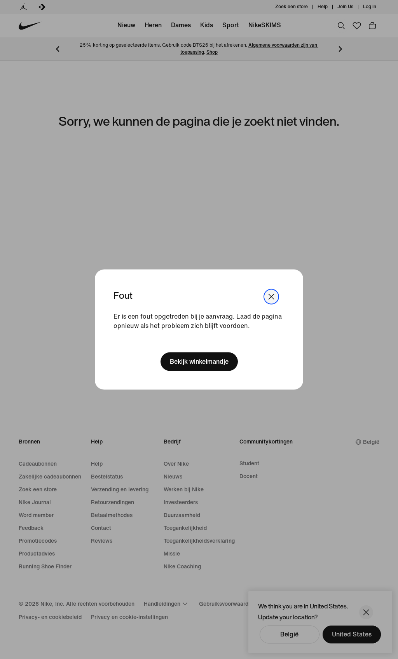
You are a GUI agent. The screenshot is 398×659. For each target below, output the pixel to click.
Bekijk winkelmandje (199, 361)
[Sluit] (271, 297)
